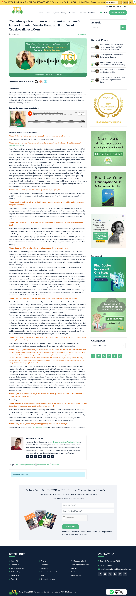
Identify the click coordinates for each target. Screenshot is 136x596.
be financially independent (25, 465)
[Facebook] (27, 456)
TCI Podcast (82, 34)
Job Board (45, 565)
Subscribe (70, 526)
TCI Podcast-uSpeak (78, 561)
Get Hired (82, 13)
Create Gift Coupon (48, 579)
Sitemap (74, 568)
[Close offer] (134, 1)
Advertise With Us (17, 568)
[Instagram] (114, 356)
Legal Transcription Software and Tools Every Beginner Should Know (112, 79)
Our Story (91, 13)
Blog (42, 575)
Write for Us (15, 575)
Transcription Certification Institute (66, 442)
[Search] (123, 27)
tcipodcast (55, 465)
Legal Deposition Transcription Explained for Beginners (111, 56)
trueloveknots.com (16, 146)
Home (41, 13)
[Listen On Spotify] (116, 592)
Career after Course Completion (52, 572)
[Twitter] (31, 456)
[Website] (52, 456)
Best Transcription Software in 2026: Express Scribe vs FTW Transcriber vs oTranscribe (111, 47)
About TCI (14, 561)
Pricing (63, 13)
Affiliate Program (17, 572)
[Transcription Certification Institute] (17, 10)
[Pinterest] (44, 456)
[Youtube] (40, 456)
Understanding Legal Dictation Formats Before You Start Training (112, 63)
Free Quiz (14, 579)
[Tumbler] (48, 456)
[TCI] (13, 592)
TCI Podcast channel (39, 427)
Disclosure (75, 572)
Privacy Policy (76, 575)
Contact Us (15, 565)
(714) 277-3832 (117, 7)
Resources (72, 13)
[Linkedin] (35, 456)
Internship (44, 568)
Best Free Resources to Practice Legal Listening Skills (112, 71)
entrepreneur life (43, 465)
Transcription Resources (80, 565)
